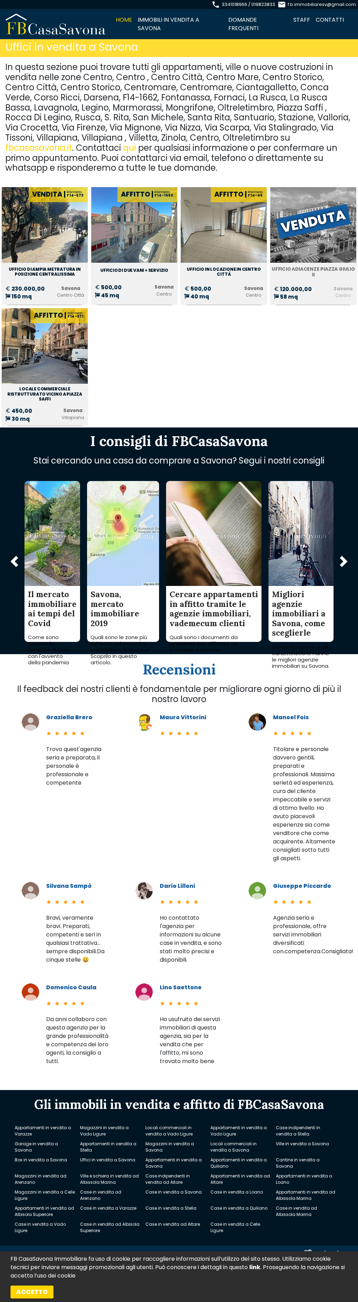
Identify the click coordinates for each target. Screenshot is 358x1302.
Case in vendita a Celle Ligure (235, 1227)
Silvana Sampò (69, 886)
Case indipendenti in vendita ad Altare (167, 1179)
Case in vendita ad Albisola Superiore (109, 1227)
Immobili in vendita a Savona (168, 24)
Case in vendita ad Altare (172, 1224)
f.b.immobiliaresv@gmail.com (322, 4)
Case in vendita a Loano (236, 1192)
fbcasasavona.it (38, 148)
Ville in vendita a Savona (302, 1144)
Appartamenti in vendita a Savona (173, 1163)
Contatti (330, 20)
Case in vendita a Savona (173, 1192)
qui (129, 148)
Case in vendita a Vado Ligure (40, 1227)
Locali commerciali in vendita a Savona (233, 1147)
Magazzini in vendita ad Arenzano (40, 1179)
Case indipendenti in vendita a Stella (298, 1131)
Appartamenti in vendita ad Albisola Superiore (44, 1211)
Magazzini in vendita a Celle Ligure (45, 1195)
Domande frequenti (243, 24)
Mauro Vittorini (183, 717)
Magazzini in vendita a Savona (169, 1147)
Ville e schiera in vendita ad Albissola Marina (109, 1179)
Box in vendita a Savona (41, 1160)
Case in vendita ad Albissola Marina (296, 1211)
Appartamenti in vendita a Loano (304, 1179)
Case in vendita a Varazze (108, 1208)
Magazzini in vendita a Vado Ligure (104, 1131)
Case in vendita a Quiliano (238, 1208)
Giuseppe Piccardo (302, 886)
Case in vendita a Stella (170, 1208)
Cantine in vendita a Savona (298, 1163)
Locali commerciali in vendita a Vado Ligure (169, 1131)
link (254, 1267)
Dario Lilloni (177, 886)
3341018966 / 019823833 (248, 4)
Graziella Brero (69, 717)
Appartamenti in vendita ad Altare (240, 1179)
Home (124, 20)
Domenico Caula (71, 987)
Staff (301, 20)
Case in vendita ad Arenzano (100, 1195)
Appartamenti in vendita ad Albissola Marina (305, 1195)
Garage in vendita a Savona (36, 1147)
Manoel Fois (291, 717)
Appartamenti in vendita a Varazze (43, 1131)
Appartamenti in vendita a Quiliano (238, 1163)
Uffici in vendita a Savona (107, 1160)
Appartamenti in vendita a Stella (108, 1147)
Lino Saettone (181, 987)
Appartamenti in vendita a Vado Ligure (238, 1131)
